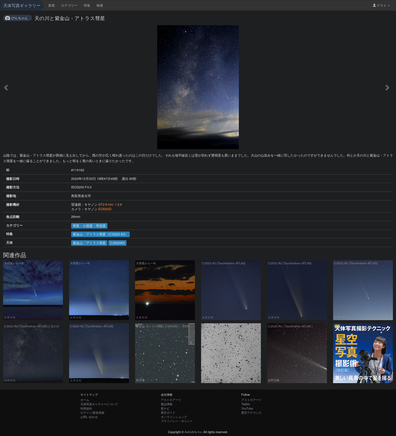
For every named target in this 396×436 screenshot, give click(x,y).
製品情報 (166, 404)
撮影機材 (12, 204)
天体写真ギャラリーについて (99, 404)
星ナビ (165, 408)
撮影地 (11, 196)
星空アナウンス (251, 412)
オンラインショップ (174, 417)
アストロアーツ (171, 399)
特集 (87, 5)
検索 (100, 5)
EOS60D (105, 209)
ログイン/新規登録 (92, 412)
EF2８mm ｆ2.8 (110, 204)
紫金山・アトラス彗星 (89, 242)
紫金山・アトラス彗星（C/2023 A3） (100, 234)
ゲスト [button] (382, 5)
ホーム (84, 399)
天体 (9, 242)
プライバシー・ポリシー (177, 421)
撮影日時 (12, 178)
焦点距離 (12, 216)
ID (7, 170)
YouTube (247, 408)
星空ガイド (168, 412)
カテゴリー (69, 5)
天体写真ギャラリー (21, 5)
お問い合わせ (89, 417)
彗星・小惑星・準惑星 (89, 225)
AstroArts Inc (193, 432)
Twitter (245, 404)
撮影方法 (12, 187)
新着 (51, 5)
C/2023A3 (117, 242)
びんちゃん (19, 17)
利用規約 (86, 408)
